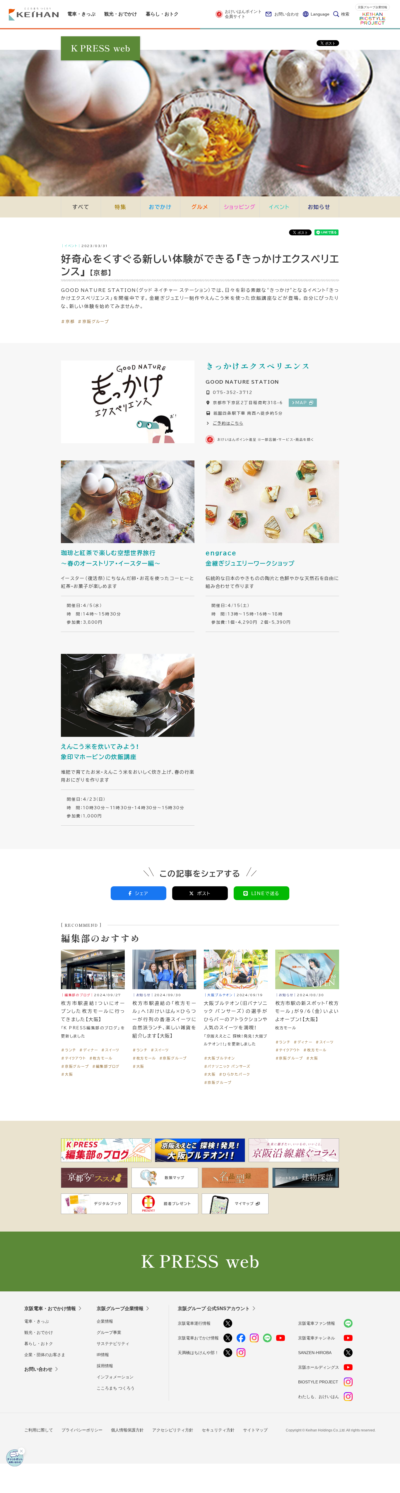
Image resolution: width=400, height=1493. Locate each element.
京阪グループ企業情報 (372, 7)
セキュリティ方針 (218, 1430)
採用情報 (105, 1365)
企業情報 (105, 1321)
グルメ (200, 207)
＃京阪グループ (93, 321)
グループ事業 (109, 1332)
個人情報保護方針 (127, 1430)
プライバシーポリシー (81, 1430)
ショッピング (240, 207)
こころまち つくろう (116, 1388)
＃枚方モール (101, 1058)
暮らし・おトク (38, 1343)
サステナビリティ (113, 1343)
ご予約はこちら (228, 423)
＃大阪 (67, 1074)
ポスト (204, 893)
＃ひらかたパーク (234, 1074)
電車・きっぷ (36, 1321)
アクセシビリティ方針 (172, 1430)
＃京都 (68, 321)
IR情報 (103, 1354)
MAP (301, 402)
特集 (121, 207)
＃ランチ (68, 1049)
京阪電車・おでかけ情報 (50, 1308)
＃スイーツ (110, 1049)
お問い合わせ (286, 14)
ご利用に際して (38, 1430)
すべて (80, 207)
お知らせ (319, 207)
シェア (141, 893)
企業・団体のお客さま (44, 1354)
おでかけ (160, 207)
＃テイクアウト (73, 1058)
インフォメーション (115, 1377)
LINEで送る (265, 893)
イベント (279, 207)
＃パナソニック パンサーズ (227, 1066)
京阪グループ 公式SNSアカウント (214, 1308)
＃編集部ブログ (106, 1066)
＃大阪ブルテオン (219, 1058)
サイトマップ (255, 1430)
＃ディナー (88, 1049)
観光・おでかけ (38, 1332)
